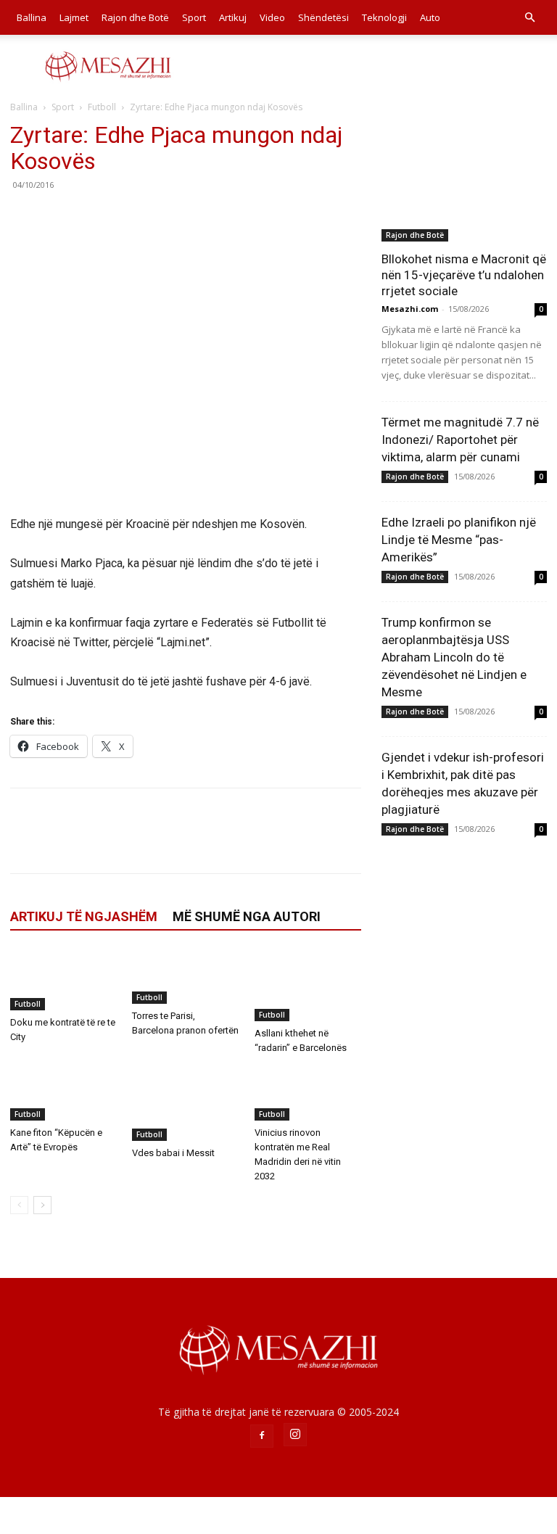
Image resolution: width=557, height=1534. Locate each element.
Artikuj (233, 17)
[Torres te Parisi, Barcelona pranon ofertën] (185, 977)
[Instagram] (295, 1434)
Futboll (102, 107)
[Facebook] (24, 217)
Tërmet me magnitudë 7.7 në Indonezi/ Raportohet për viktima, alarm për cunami (460, 439)
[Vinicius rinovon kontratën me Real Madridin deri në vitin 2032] (308, 1094)
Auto (430, 17)
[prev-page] (19, 1205)
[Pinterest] (91, 217)
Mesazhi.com (409, 308)
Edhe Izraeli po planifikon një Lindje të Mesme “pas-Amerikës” (458, 539)
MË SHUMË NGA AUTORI (247, 916)
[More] (159, 217)
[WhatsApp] (124, 217)
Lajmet (73, 17)
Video (272, 17)
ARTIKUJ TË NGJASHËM (83, 916)
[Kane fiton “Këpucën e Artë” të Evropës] (63, 1094)
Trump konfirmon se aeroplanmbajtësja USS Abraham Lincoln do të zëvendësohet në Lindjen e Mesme (454, 657)
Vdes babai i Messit (173, 1152)
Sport (194, 17)
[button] (529, 18)
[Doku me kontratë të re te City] (63, 980)
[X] (58, 217)
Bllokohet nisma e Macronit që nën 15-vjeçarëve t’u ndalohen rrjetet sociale (463, 275)
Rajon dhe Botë (135, 17)
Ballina (31, 17)
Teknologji (384, 17)
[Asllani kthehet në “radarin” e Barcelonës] (308, 985)
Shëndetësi (323, 17)
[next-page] (42, 1205)
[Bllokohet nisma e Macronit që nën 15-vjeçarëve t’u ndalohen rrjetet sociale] (464, 182)
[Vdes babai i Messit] (185, 1104)
